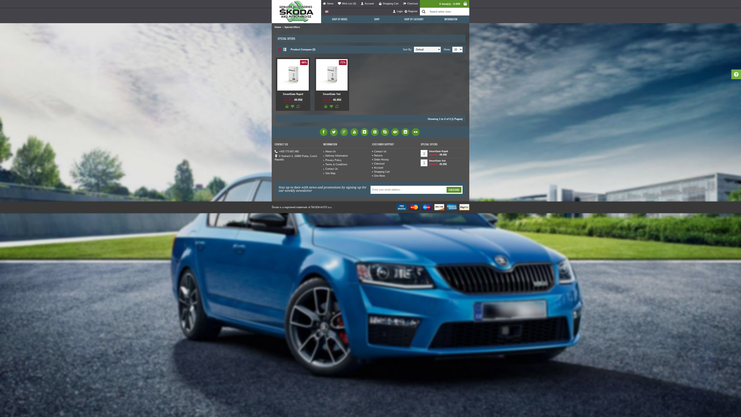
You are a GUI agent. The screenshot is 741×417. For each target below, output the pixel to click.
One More (379, 175)
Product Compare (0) (303, 49)
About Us (330, 151)
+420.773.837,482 (289, 151)
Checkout (379, 163)
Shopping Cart (382, 171)
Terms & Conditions (336, 164)
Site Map (330, 173)
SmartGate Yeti (332, 94)
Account (378, 167)
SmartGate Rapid (293, 94)
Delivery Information (336, 155)
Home (278, 27)
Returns (378, 155)
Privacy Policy (333, 160)
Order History (381, 159)
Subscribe (453, 190)
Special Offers (292, 27)
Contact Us (331, 168)
